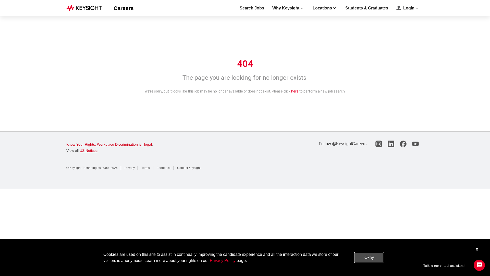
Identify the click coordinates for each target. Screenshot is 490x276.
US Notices (88, 150)
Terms (145, 168)
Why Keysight (285, 8)
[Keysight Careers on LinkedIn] (391, 144)
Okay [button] (369, 257)
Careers (124, 8)
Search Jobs (252, 8)
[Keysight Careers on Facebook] (403, 144)
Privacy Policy (223, 260)
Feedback (163, 168)
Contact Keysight (188, 168)
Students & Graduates (366, 8)
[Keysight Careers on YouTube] (415, 144)
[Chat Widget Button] (479, 265)
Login (408, 8)
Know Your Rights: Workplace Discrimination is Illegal (109, 144)
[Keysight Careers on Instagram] (379, 144)
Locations (322, 8)
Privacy (129, 168)
